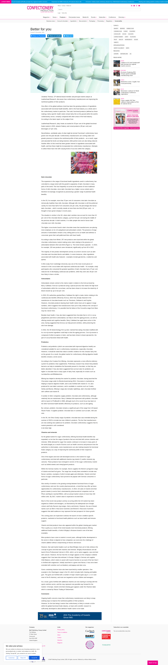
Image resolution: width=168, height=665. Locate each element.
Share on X (69, 36)
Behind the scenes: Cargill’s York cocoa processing (130, 82)
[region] (23, 652)
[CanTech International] (89, 632)
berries (122, 28)
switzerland (124, 53)
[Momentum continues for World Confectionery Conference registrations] (116, 94)
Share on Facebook (39, 36)
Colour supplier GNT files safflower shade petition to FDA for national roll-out (130, 102)
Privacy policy (61, 629)
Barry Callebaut (119, 48)
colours (130, 34)
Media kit (68, 5)
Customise (11, 657)
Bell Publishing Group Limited (56, 659)
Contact (64, 5)
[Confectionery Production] (106, 632)
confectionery (118, 36)
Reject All (23, 657)
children (132, 31)
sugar (136, 39)
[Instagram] (136, 5)
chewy (126, 31)
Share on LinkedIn (55, 36)
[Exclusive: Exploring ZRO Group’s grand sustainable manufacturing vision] (116, 76)
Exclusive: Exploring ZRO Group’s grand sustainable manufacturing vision (128, 73)
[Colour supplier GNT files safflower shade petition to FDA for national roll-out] (116, 104)
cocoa (124, 34)
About (59, 5)
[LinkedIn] (131, 5)
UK (130, 53)
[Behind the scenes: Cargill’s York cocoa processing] (116, 85)
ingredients (128, 39)
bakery (116, 28)
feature (123, 70)
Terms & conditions (62, 632)
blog (122, 89)
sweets (116, 42)
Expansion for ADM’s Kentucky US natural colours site (66, 1)
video (122, 80)
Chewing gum (118, 31)
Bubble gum (130, 28)
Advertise (59, 640)
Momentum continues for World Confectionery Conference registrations (130, 92)
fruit (115, 39)
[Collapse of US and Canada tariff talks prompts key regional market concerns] (116, 66)
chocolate (117, 34)
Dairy (126, 36)
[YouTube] (139, 5)
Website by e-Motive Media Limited (87, 659)
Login (59, 13)
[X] (134, 5)
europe (116, 53)
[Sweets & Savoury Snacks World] (89, 648)
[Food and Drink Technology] (106, 638)
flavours (133, 36)
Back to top (153, 663)
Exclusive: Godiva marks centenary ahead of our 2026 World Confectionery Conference (110, 1)
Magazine (59, 642)
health (121, 39)
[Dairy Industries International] (89, 637)
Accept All (34, 657)
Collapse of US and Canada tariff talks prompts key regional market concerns (26, 1)
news (122, 61)
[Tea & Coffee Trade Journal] (106, 645)
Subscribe (64, 13)
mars (127, 48)
